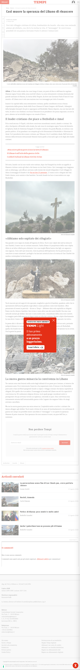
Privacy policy (6, 650)
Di (11, 19)
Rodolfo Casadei (26, 515)
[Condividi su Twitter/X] (3, 23)
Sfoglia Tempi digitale (49, 643)
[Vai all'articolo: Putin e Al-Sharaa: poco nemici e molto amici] (10, 516)
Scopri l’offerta (33, 347)
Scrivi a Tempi (6, 643)
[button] (3, 35)
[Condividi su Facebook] (3, 19)
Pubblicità (5, 647)
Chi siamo (5, 640)
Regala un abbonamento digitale (52, 652)
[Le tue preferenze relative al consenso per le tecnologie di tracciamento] (3, 666)
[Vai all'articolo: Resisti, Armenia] (10, 501)
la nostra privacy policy (48, 448)
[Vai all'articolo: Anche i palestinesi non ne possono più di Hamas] (10, 530)
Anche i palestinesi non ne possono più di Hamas (41, 526)
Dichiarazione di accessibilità (51, 640)
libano (22, 463)
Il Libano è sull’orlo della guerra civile (23, 153)
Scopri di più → (72, 539)
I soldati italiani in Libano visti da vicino (24, 157)
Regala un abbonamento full (51, 650)
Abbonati (5, 2)
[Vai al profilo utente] (73, 2)
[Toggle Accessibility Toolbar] (75, 665)
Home (7, 8)
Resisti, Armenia (27, 497)
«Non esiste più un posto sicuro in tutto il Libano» (28, 150)
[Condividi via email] (3, 32)
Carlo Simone (25, 501)
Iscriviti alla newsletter (9, 645)
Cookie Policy (6, 652)
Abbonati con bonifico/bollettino (53, 647)
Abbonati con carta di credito (51, 645)
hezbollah (6, 463)
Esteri (12, 8)
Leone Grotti (24, 489)
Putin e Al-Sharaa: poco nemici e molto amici (39, 512)
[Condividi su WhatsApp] (3, 28)
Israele (14, 463)
